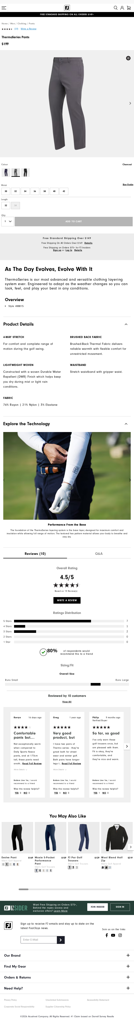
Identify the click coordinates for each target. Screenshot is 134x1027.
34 (25, 191)
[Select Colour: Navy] (6, 172)
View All (67, 702)
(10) (16, 29)
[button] (4, 8)
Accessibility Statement (98, 1000)
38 (44, 191)
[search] (115, 8)
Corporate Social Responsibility (19, 1006)
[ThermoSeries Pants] (67, 106)
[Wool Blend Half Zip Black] (106, 867)
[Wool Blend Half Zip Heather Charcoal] (102, 867)
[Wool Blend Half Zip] (117, 852)
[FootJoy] (67, 7)
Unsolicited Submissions (57, 1000)
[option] (67, 106)
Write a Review (28, 29)
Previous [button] (3, 103)
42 (64, 191)
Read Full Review (32, 763)
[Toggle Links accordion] (67, 955)
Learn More (61, 910)
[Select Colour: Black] (25, 172)
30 (6, 191)
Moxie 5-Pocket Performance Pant (45, 860)
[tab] (129, 7)
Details (88, 243)
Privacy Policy (10, 1000)
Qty (3, 215)
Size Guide (128, 184)
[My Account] (122, 8)
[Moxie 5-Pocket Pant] (50, 852)
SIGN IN (120, 907)
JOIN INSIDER (97, 907)
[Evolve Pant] (17, 852)
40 (54, 191)
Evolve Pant (9, 857)
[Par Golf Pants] (84, 852)
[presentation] (35, 553)
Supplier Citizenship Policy (58, 1006)
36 (35, 191)
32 (15, 191)
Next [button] (130, 103)
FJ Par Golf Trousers (75, 859)
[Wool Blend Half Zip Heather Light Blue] (110, 867)
